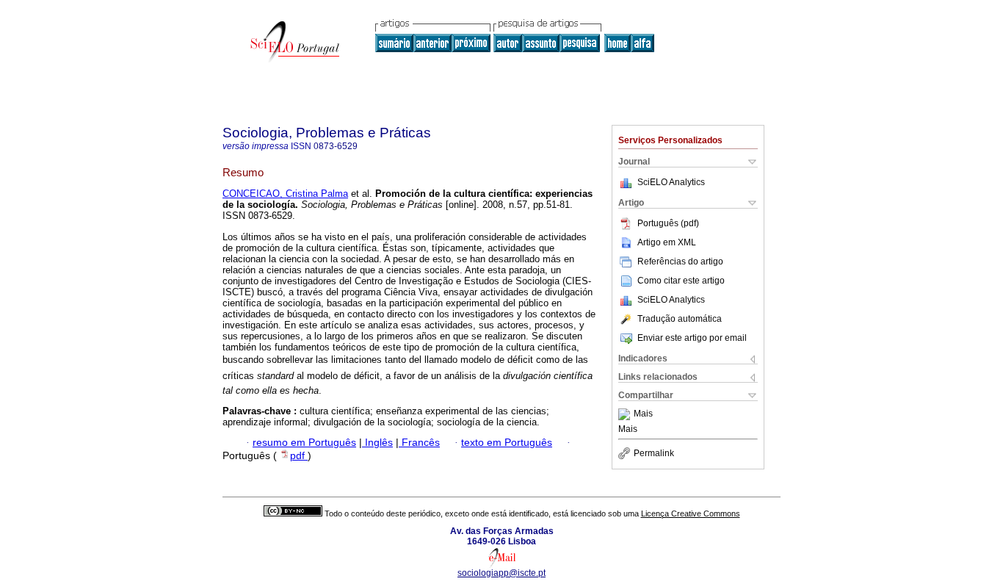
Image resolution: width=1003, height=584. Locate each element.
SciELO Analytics (671, 182)
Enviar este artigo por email (692, 338)
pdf (299, 455)
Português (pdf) (668, 223)
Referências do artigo (680, 261)
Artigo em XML (666, 242)
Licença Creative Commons (690, 513)
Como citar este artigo (681, 280)
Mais (643, 414)
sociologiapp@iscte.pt (501, 573)
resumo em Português (304, 442)
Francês (419, 442)
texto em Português (506, 442)
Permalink (654, 453)
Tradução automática (679, 319)
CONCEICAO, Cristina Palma (285, 193)
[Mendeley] (626, 414)
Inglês (377, 442)
